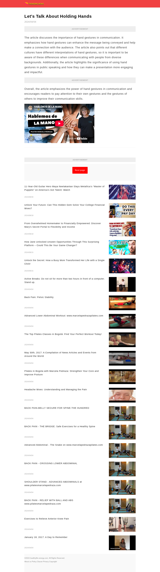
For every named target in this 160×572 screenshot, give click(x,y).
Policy (34, 562)
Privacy (46, 562)
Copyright (53, 562)
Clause (39, 562)
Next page (80, 170)
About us (27, 562)
